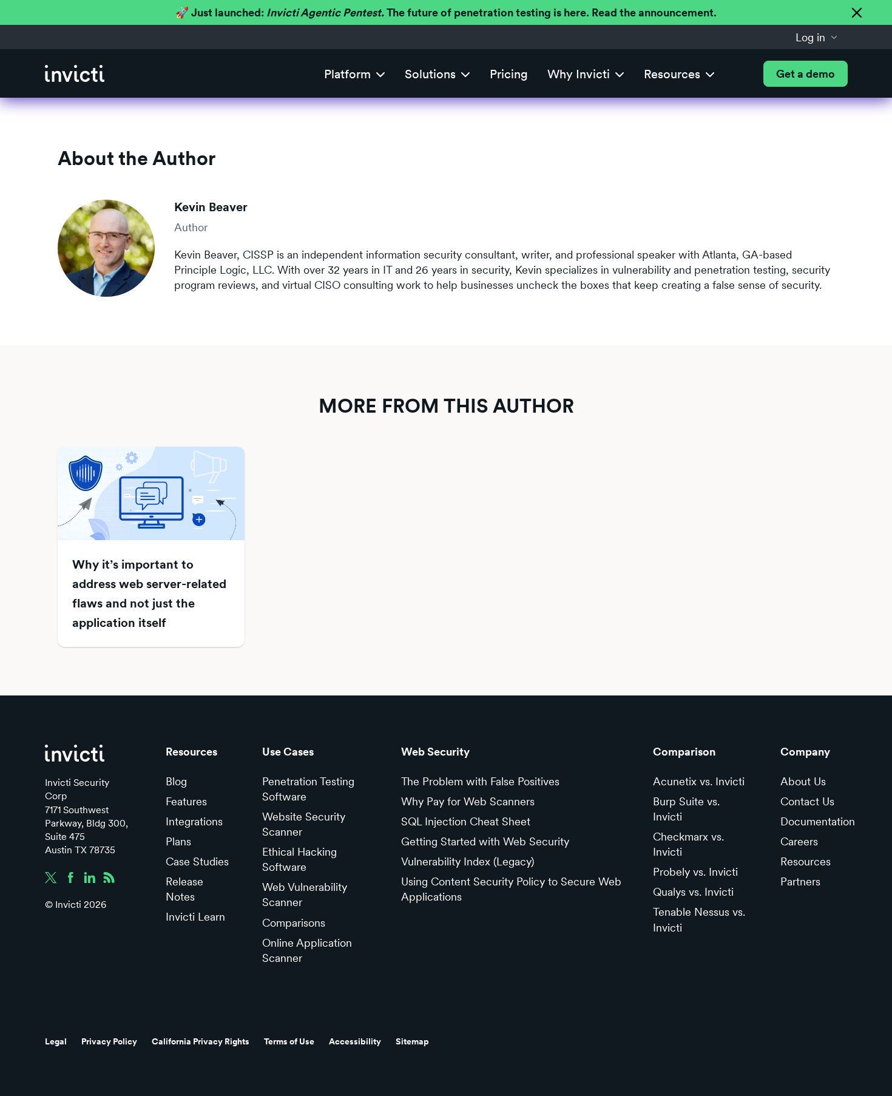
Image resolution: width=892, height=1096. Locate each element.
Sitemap (412, 1041)
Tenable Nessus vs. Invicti (699, 919)
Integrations (194, 821)
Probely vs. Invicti (695, 871)
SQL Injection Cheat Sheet (465, 821)
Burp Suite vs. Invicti (686, 809)
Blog (176, 781)
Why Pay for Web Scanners (468, 801)
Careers (799, 841)
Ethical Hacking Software (299, 859)
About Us (803, 781)
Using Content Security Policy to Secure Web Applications (511, 889)
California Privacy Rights (200, 1041)
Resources (805, 861)
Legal (56, 1041)
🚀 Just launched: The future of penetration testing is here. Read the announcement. (446, 12)
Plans (178, 841)
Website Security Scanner (303, 824)
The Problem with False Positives (480, 781)
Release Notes (184, 889)
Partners (800, 881)
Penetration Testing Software (308, 789)
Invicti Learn (195, 916)
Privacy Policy (109, 1041)
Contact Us (807, 801)
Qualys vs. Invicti (693, 891)
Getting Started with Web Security (485, 841)
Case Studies (197, 861)
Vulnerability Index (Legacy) (467, 861)
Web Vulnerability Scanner (304, 894)
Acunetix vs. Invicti (699, 781)
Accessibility (355, 1041)
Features (186, 801)
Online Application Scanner (307, 950)
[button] (817, 37)
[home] (74, 74)
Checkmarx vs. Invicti (688, 844)
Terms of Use (289, 1041)
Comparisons (293, 922)
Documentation (817, 821)
